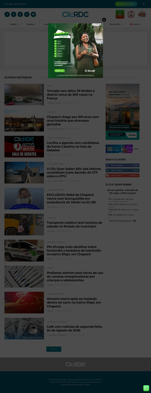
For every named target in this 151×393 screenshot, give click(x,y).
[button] (104, 20)
